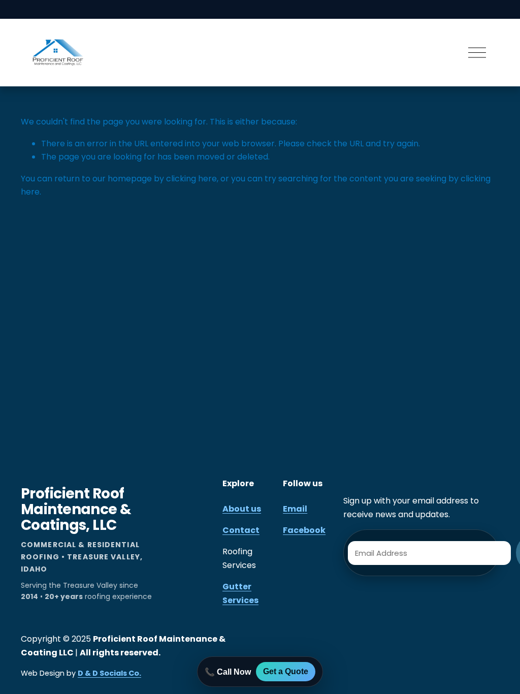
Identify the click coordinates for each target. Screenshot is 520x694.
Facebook (304, 530)
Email (295, 509)
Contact (240, 530)
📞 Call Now (228, 672)
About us (241, 509)
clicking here (191, 178)
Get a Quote (285, 671)
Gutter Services (240, 593)
